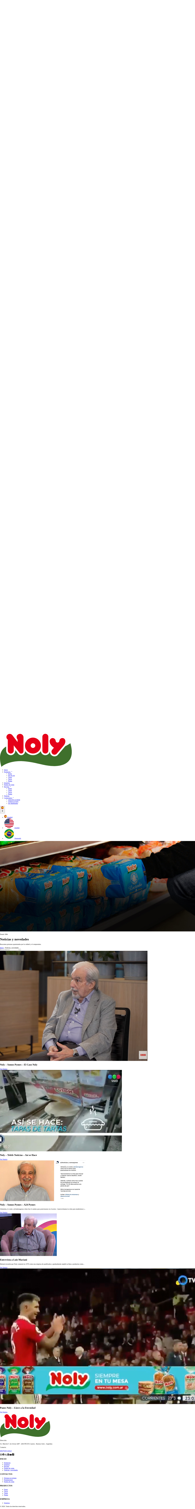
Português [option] (17, 838)
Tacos (10, 779)
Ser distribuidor (13, 803)
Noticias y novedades (11, 1470)
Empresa (7, 783)
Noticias (6, 796)
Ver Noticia (3, 1069)
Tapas (10, 777)
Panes (10, 774)
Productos (7, 772)
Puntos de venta (9, 785)
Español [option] (9, 817)
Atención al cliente (14, 800)
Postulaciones (8, 1480)
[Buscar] (20, 950)
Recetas (6, 787)
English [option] (17, 828)
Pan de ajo (11, 775)
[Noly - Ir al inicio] (36, 766)
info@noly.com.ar (6, 1451)
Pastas (10, 781)
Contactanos (8, 798)
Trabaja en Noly (13, 801)
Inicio (6, 770)
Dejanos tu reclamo (10, 1478)
